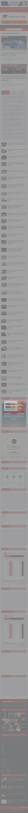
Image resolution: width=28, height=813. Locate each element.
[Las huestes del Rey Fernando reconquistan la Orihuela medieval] (4, 272)
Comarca (3, 767)
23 (24, 665)
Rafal (2, 750)
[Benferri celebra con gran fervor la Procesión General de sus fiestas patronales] (4, 172)
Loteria (2, 521)
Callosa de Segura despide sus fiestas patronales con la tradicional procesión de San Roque (16, 164)
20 (14, 665)
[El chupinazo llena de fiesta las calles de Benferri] (4, 200)
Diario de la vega (11, 56)
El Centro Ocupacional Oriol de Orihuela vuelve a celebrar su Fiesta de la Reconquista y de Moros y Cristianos (16, 292)
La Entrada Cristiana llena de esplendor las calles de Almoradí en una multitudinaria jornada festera (16, 227)
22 (21, 665)
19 (10, 665)
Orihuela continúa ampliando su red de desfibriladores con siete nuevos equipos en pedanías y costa (12, 119)
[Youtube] (4, 11)
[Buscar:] (14, 29)
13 (14, 663)
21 (17, 665)
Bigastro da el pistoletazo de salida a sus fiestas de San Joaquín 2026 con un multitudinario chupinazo (16, 206)
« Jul (2, 673)
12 (10, 663)
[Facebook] (1, 11)
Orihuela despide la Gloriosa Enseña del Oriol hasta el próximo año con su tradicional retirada (16, 313)
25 (6, 667)
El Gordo (3, 518)
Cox (2, 757)
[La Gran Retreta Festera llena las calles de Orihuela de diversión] (4, 278)
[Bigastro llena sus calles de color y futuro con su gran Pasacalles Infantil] (4, 194)
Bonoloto (3, 515)
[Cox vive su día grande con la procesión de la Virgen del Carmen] (4, 342)
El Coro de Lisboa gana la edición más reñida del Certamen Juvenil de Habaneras (14, 78)
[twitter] (6, 11)
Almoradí (3, 742)
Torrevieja (3, 740)
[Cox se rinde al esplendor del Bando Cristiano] (4, 328)
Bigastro (3, 744)
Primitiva (3, 517)
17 (3, 665)
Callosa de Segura (5, 759)
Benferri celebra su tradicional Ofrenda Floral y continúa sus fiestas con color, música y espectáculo (15, 186)
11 (6, 663)
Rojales (2, 746)
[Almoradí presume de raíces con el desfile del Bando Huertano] (4, 257)
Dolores (2, 752)
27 (14, 667)
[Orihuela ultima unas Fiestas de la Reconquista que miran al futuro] (4, 378)
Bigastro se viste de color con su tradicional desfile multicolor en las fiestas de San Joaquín (17, 178)
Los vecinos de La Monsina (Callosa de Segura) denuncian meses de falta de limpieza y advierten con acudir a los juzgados (13, 114)
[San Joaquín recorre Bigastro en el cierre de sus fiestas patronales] (4, 157)
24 (3, 667)
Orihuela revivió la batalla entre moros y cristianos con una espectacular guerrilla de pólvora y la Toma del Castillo (17, 284)
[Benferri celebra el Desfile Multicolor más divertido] (4, 151)
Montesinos (3, 754)
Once (2, 523)
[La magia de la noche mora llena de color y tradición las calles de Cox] (4, 372)
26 (10, 667)
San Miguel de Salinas (5, 765)
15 (21, 663)
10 (3, 663)
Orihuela (3, 738)
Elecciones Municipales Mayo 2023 (8, 771)
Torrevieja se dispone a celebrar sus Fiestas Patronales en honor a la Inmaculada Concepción (16, 787)
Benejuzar (3, 763)
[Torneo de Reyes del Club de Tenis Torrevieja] (4, 795)
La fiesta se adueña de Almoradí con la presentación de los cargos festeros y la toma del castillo (16, 242)
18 (6, 665)
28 (17, 667)
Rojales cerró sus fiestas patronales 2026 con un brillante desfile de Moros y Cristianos (16, 391)
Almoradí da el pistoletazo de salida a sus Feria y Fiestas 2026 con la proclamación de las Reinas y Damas (16, 264)
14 (17, 663)
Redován (3, 748)
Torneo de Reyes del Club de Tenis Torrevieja (16, 793)
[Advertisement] (14, 501)
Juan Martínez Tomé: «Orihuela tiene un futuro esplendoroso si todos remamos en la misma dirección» (16, 356)
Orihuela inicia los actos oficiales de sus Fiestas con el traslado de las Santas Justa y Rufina (17, 334)
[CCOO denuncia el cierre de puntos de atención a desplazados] (4, 802)
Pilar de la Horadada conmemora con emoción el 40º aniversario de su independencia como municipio (15, 249)
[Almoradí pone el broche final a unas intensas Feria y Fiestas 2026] (4, 221)
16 (24, 663)
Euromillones (4, 520)
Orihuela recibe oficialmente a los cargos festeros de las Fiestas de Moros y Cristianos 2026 (16, 363)
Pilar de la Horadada (5, 761)
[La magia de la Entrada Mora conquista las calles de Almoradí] (4, 235)
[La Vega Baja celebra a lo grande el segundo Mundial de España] (4, 307)
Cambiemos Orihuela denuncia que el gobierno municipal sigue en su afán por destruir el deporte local (13, 102)
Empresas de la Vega (5, 769)
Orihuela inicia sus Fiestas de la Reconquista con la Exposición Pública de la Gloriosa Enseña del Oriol (16, 348)
